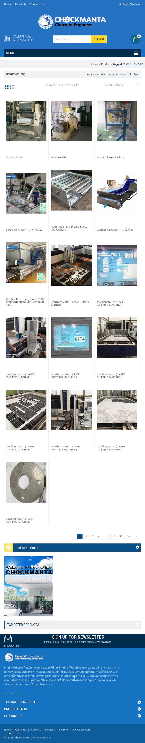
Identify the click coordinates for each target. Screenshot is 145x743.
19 (128, 536)
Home (7, 4)
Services (50, 730)
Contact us (13, 733)
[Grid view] (7, 87)
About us (20, 730)
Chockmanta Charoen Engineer (33, 738)
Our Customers (81, 730)
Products (35, 730)
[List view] (12, 87)
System (63, 730)
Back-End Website (15, 693)
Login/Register (131, 4)
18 (121, 536)
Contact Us (37, 4)
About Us (20, 4)
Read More (15, 151)
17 (114, 536)
